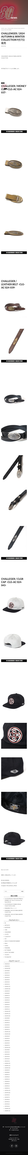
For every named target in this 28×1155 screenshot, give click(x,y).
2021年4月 (7, 1054)
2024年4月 (7, 1002)
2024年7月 (7, 995)
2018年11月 (7, 1110)
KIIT (6, 938)
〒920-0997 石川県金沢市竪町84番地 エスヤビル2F (14, 1126)
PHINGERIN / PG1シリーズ (10, 908)
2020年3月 (7, 1083)
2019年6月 (7, 1099)
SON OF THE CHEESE (9, 952)
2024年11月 (7, 986)
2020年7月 (7, 1074)
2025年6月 (7, 975)
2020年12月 (7, 1063)
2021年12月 (7, 1047)
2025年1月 (7, 984)
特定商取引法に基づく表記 (14, 1139)
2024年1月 (7, 1009)
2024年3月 (7, 1004)
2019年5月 (7, 1101)
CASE (6, 929)
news (6, 28)
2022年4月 (7, 1040)
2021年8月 (7, 1049)
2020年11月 (7, 1065)
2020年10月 (7, 1067)
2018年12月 (7, 1108)
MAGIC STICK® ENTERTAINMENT (12, 941)
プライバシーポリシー (14, 1137)
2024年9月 (7, 991)
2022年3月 (7, 1043)
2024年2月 (7, 1006)
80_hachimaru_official (12, 885)
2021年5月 (7, 1052)
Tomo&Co (7, 954)
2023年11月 (7, 1013)
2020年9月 (7, 1070)
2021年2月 (7, 1058)
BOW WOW (7, 927)
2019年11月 (7, 1090)
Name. (6, 943)
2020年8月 (7, 1072)
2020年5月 (7, 1079)
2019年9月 (7, 1095)
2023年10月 (7, 1015)
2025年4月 (7, 979)
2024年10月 (7, 988)
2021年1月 (7, 1061)
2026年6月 (7, 963)
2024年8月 (7, 993)
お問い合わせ (14, 1140)
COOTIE (6, 934)
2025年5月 (7, 977)
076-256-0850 (15, 1128)
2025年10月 (7, 968)
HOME (2, 28)
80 (5, 923)
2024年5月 (7, 1000)
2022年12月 (7, 1031)
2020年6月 (7, 1076)
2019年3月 (7, 1104)
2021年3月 (7, 1056)
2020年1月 (7, 1088)
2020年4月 (7, 1081)
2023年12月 (7, 1011)
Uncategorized (8, 956)
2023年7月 (7, 1020)
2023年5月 (7, 1022)
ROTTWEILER (8, 950)
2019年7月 (7, 1097)
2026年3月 (7, 966)
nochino (6, 945)
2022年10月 (7, 1034)
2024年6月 (7, 997)
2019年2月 (7, 1106)
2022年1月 (7, 1045)
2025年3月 (7, 982)
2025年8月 (7, 970)
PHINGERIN (7, 947)
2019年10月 (7, 1092)
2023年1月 (7, 1029)
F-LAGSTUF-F (8, 936)
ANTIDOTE (7, 925)
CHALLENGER (8, 932)
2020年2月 (7, 1086)
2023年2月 (7, 1027)
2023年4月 (7, 1025)
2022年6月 (7, 1036)
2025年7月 (7, 973)
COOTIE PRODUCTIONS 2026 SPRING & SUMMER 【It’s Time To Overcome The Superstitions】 (14, 900)
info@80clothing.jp (15, 1130)
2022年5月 (7, 1038)
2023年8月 (7, 1018)
